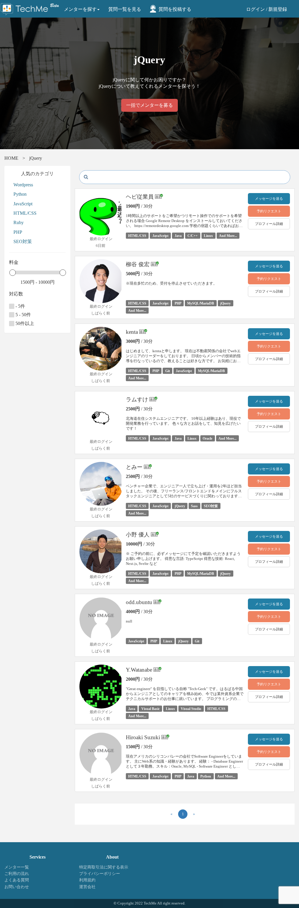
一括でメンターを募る (149, 105)
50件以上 (24, 323)
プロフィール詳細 (269, 224)
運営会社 (87, 887)
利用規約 (87, 880)
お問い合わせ (16, 887)
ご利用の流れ (16, 873)
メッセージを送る (269, 199)
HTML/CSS (24, 213)
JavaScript (22, 203)
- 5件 (19, 306)
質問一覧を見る (124, 9)
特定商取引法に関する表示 (103, 867)
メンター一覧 (16, 867)
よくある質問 (16, 880)
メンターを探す (80, 9)
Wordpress (23, 184)
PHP (17, 232)
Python (20, 194)
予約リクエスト (269, 211)
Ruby (18, 222)
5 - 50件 (22, 314)
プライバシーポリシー (99, 873)
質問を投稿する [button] (175, 9)
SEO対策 (22, 241)
